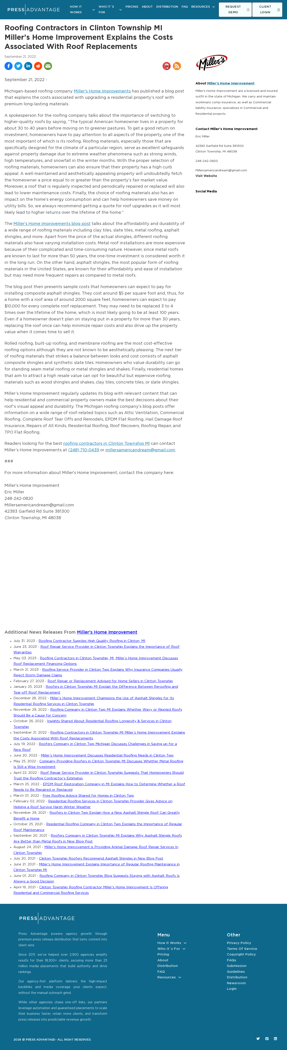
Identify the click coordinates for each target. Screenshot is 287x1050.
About (147, 7)
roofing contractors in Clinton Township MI (106, 444)
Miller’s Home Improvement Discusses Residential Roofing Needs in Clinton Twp (107, 755)
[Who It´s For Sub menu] (120, 9)
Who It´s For (106, 10)
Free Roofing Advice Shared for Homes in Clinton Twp (88, 795)
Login (232, 988)
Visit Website (206, 176)
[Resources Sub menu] (213, 6)
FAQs (231, 960)
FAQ (185, 7)
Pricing (132, 7)
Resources (200, 7)
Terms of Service (242, 948)
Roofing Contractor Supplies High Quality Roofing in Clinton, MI (92, 641)
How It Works (76, 10)
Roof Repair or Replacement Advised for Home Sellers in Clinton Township (110, 681)
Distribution (167, 7)
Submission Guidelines (236, 968)
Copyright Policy (241, 954)
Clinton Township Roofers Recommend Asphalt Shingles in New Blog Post (101, 858)
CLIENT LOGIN (265, 10)
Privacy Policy (239, 943)
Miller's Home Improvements (102, 91)
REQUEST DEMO (233, 10)
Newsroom (236, 983)
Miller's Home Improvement (107, 632)
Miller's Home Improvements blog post (52, 224)
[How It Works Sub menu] (93, 9)
